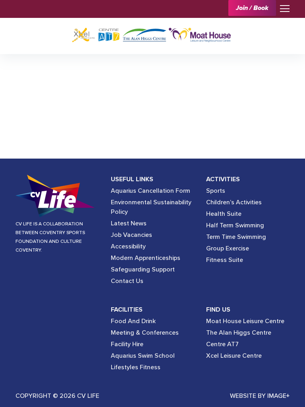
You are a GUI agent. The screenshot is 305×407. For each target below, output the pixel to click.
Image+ (278, 396)
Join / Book (252, 8)
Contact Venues (67, 72)
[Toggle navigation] (283, 8)
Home (30, 72)
